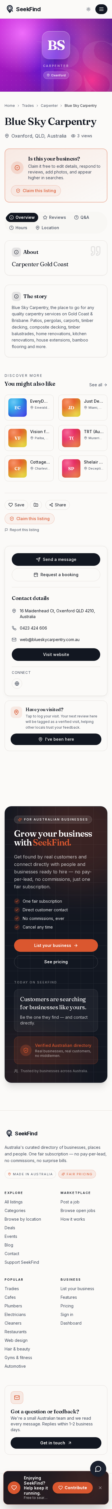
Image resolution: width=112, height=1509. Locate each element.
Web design (16, 1340)
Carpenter (49, 105)
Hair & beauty (17, 1348)
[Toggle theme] (88, 9)
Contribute (76, 1487)
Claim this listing (39, 190)
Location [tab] (50, 227)
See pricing (56, 961)
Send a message (59, 559)
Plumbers (13, 1305)
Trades (28, 105)
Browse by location (23, 1219)
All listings (14, 1201)
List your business (52, 945)
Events (11, 1236)
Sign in (67, 1314)
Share (60, 504)
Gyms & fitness (18, 1357)
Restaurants (16, 1331)
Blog (9, 1244)
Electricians (15, 1314)
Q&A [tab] (84, 217)
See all (95, 384)
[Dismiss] (100, 1488)
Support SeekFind (22, 1262)
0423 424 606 (33, 628)
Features (69, 1297)
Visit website (56, 654)
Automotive (15, 1366)
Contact (12, 1253)
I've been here (59, 739)
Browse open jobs (78, 1210)
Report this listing (24, 530)
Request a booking (59, 574)
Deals (10, 1227)
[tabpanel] (56, 298)
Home (10, 105)
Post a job (70, 1201)
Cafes (10, 1297)
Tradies (12, 1288)
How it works (73, 1219)
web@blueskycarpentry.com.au (50, 639)
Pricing (67, 1305)
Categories (15, 1210)
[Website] (17, 683)
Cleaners (13, 1323)
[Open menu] (101, 9)
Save (19, 504)
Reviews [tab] (57, 217)
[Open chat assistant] (98, 1469)
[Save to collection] (36, 505)
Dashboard (71, 1323)
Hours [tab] (21, 227)
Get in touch (52, 1442)
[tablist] (56, 223)
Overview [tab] (25, 217)
